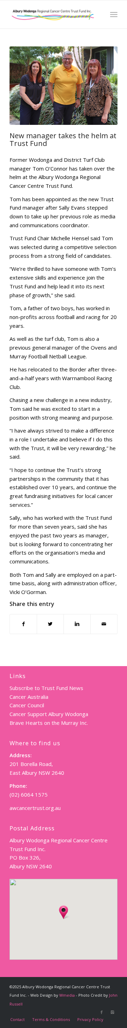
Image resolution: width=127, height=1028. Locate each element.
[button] (63, 912)
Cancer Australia (29, 696)
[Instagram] (112, 1012)
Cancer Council (27, 705)
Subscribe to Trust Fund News (46, 687)
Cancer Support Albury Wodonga (49, 713)
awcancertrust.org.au (35, 807)
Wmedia (67, 995)
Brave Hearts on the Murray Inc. (49, 722)
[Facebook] (101, 1012)
